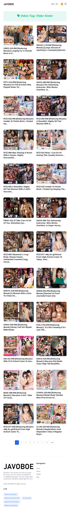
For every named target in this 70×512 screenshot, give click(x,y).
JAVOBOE (11, 484)
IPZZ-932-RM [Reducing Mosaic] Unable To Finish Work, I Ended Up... (18, 121)
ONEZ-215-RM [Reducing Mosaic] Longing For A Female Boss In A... (17, 50)
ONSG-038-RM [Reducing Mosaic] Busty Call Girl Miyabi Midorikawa (17, 327)
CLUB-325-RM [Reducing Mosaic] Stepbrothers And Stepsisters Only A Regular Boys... (49, 430)
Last (52, 442)
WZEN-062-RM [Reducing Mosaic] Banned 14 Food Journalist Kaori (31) (48, 293)
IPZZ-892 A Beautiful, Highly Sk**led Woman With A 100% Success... (16, 189)
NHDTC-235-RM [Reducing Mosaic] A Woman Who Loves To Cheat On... (17, 293)
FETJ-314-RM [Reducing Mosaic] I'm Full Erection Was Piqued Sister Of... (17, 84)
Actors (38, 471)
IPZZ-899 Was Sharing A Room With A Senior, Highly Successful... (17, 155)
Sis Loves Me (27, 498)
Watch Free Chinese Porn (12, 498)
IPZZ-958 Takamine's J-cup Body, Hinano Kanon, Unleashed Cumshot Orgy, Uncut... (15, 258)
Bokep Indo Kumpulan (11, 505)
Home (38, 468)
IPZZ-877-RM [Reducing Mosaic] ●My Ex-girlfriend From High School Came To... (18, 429)
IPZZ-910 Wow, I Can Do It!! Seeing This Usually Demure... (50, 153)
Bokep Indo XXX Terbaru (12, 502)
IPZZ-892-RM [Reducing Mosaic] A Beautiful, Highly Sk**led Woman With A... (51, 121)
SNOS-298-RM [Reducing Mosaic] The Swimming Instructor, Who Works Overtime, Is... (48, 86)
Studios (38, 474)
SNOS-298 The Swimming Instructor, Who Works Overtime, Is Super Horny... (49, 223)
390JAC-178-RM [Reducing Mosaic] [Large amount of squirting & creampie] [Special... (51, 47)
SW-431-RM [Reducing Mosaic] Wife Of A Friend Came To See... (18, 360)
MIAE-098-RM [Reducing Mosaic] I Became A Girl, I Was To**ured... (17, 395)
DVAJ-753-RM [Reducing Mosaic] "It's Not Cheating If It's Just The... (51, 327)
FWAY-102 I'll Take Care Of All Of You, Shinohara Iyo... (17, 221)
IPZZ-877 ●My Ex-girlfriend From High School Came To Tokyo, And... (49, 257)
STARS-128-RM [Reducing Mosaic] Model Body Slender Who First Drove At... (49, 395)
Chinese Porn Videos (11, 494)
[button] (65, 4)
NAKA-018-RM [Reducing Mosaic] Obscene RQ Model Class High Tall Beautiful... (49, 361)
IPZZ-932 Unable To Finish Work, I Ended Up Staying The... (51, 187)
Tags (37, 477)
